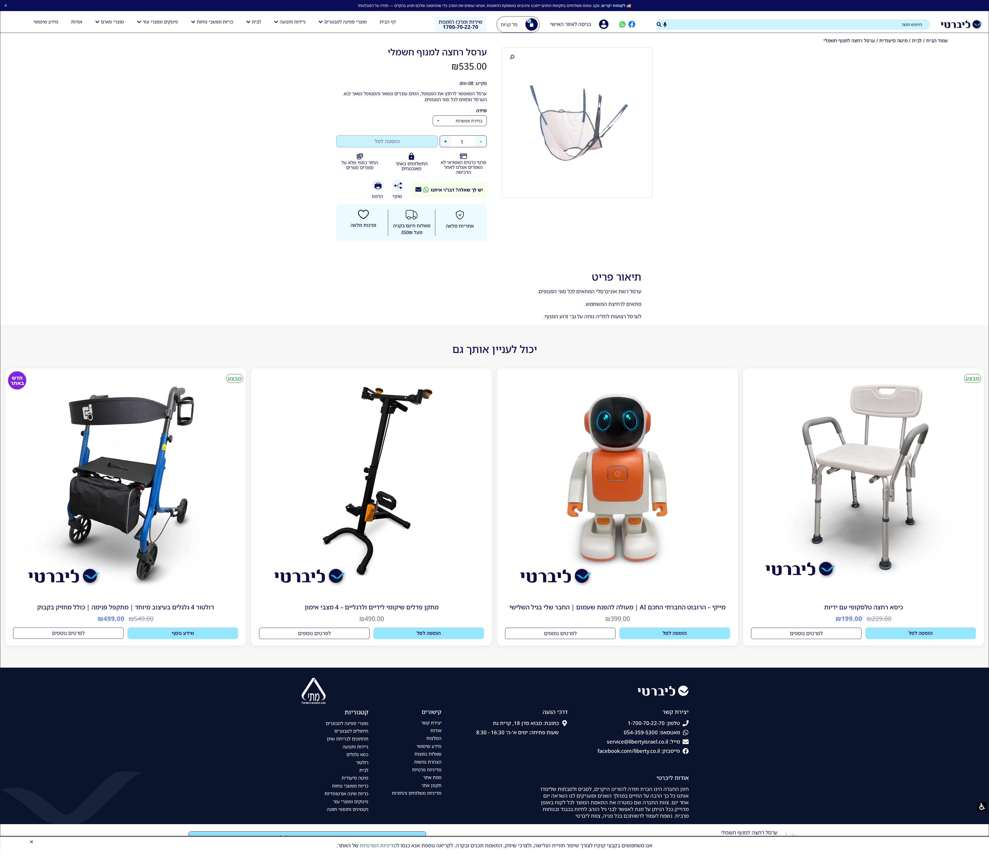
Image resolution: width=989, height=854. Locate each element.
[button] (31, 842)
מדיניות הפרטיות (378, 845)
